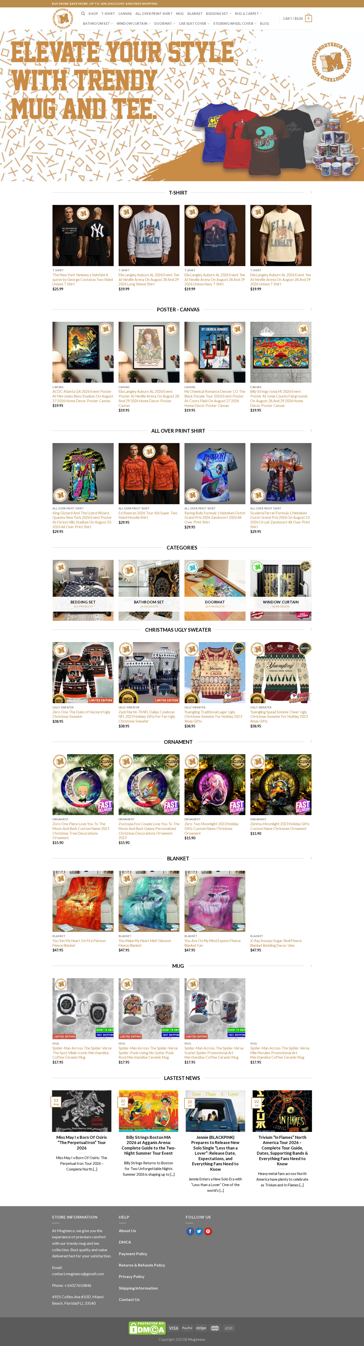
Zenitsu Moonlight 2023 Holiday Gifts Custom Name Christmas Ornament (280, 826)
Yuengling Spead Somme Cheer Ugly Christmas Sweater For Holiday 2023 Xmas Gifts (279, 716)
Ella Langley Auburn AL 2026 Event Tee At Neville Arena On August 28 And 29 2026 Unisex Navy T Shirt (214, 279)
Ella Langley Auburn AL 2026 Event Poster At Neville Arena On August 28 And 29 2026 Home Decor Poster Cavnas (149, 398)
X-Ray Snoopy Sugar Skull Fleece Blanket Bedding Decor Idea (276, 943)
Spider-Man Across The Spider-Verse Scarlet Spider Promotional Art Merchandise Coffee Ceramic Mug (214, 1052)
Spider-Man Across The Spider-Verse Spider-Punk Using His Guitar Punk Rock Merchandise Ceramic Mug (148, 1052)
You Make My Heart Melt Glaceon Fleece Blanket (145, 943)
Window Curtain (132, 23)
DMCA (125, 1242)
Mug (180, 14)
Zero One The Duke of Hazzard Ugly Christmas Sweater (81, 714)
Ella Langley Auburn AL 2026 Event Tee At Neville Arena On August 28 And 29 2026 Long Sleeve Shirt (149, 279)
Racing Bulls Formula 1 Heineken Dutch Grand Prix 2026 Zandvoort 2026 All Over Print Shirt (214, 517)
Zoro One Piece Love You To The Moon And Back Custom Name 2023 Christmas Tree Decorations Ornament (80, 831)
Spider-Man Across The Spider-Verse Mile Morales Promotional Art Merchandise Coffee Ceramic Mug (280, 1052)
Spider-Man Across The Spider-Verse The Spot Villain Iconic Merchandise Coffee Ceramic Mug (82, 1052)
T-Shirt (108, 14)
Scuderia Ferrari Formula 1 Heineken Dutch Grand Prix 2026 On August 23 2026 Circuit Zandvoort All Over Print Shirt (280, 520)
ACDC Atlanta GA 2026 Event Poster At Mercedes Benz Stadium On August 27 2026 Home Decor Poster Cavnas (82, 396)
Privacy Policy (132, 1276)
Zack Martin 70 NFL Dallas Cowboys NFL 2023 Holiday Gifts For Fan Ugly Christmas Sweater (147, 716)
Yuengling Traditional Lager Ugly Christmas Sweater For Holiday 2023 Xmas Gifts (213, 716)
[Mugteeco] (63, 18)
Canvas (125, 14)
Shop (93, 14)
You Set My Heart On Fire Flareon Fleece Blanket (79, 943)
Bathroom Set (96, 23)
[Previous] (53, 254)
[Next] (311, 254)
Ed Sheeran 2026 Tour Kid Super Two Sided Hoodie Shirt (148, 515)
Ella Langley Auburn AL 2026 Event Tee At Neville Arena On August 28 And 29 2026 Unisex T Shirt (280, 279)
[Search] (83, 13)
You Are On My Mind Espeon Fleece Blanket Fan (212, 943)
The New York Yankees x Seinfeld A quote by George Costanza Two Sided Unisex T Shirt (82, 279)
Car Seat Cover (193, 23)
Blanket (195, 14)
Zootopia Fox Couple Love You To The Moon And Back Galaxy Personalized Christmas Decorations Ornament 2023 (149, 831)
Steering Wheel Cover (233, 23)
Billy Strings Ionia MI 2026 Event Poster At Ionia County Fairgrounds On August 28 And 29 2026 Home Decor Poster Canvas (279, 398)
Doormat (163, 23)
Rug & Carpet (247, 14)
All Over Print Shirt (154, 14)
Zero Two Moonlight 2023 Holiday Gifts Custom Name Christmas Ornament (211, 828)
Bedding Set (217, 14)
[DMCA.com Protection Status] (147, 1328)
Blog (264, 23)
